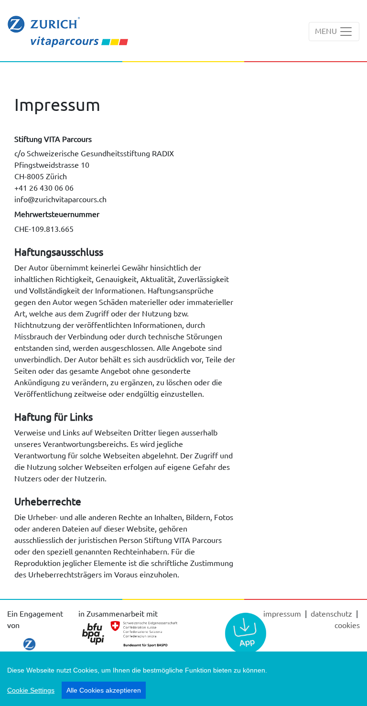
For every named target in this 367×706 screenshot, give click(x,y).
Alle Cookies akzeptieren (103, 690)
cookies (347, 625)
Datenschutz (332, 613)
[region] (183, 679)
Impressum (283, 613)
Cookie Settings (30, 690)
